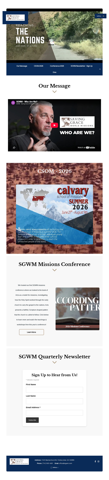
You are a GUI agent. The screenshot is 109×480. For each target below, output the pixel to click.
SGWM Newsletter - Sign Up (82, 66)
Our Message (21, 66)
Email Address (33, 407)
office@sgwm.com (65, 463)
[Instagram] (98, 461)
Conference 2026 (57, 66)
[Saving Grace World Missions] (15, 17)
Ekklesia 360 (54, 467)
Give (54, 72)
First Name (31, 384)
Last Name (31, 396)
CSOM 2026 (38, 66)
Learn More (31, 332)
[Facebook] (95, 461)
